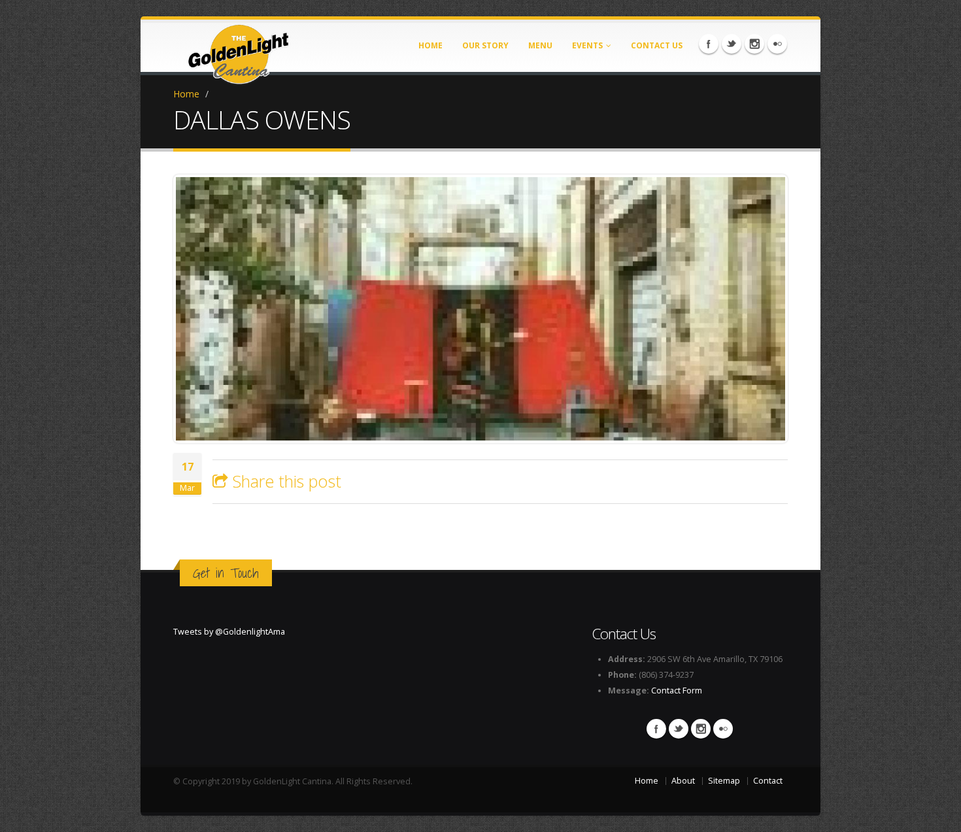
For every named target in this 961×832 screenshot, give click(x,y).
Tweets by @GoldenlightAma (229, 631)
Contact (768, 780)
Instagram (754, 44)
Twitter (731, 44)
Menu (540, 45)
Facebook (708, 44)
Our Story (485, 45)
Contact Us (657, 45)
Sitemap (724, 780)
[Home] (238, 50)
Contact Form (676, 690)
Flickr (777, 44)
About (683, 780)
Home (430, 45)
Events (587, 45)
